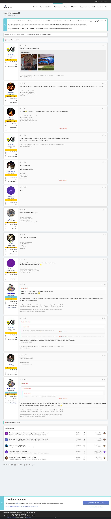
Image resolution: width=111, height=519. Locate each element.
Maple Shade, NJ (12, 181)
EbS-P (99, 446)
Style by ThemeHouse (10, 515)
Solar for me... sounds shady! (17, 445)
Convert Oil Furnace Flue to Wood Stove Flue (22, 457)
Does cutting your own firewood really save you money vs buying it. (29, 433)
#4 (105, 135)
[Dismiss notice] (105, 21)
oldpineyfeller (12, 453)
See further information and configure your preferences (21, 506)
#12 (105, 355)
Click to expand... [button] (63, 336)
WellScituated (12, 440)
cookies (17, 503)
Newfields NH (13, 229)
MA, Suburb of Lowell (12, 374)
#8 (105, 234)
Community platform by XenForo (19, 512)
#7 (105, 209)
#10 (105, 284)
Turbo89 (11, 459)
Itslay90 (11, 434)
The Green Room (27, 447)
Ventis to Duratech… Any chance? (19, 451)
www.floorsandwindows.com (14, 129)
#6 (105, 187)
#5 (105, 162)
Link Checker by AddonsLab (19, 514)
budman (7, 15)
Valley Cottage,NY (12, 66)
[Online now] (11, 242)
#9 (105, 259)
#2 (105, 83)
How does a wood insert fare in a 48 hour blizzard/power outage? (28, 439)
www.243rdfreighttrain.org (14, 307)
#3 (105, 108)
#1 (105, 45)
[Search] (106, 6)
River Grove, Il (13, 102)
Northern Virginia (12, 305)
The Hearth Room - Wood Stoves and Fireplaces (34, 434)
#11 (105, 318)
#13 (105, 379)
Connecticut (14, 279)
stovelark (99, 434)
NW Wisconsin (13, 254)
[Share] (103, 45)
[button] (61, 7)
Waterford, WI (13, 127)
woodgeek (12, 447)
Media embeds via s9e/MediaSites (25, 515)
